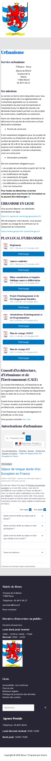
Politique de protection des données (19, 694)
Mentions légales (10, 691)
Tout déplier (38, 510)
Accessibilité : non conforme (15, 685)
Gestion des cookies (11, 697)
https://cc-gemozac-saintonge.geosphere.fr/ (21, 216)
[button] (23, 517)
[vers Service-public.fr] (28, 444)
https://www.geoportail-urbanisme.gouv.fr (20, 231)
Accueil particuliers (10, 451)
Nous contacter (9, 609)
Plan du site (7, 688)
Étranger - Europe (26, 451)
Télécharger (23, 254)
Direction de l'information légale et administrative (19, 566)
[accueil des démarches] (23, 433)
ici (28, 196)
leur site (26, 419)
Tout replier (24, 510)
